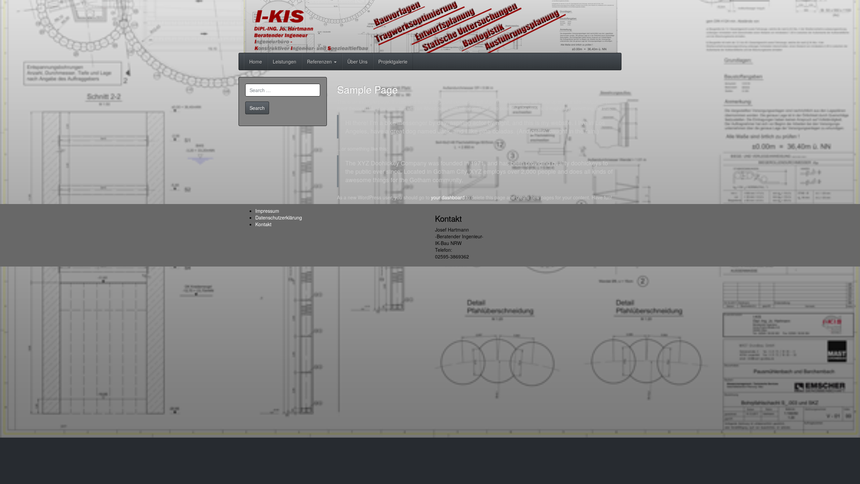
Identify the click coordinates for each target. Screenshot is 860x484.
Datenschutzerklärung (278, 217)
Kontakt (263, 224)
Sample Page (367, 89)
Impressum (267, 210)
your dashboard (448, 197)
